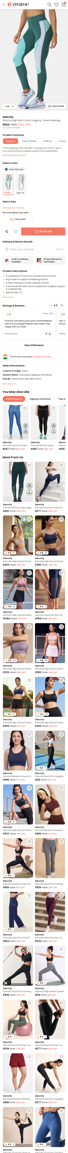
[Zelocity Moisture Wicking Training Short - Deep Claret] (18, 1073)
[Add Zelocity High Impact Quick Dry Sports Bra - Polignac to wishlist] (29, 573)
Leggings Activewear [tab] (40, 398)
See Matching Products (14, 155)
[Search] (49, 4)
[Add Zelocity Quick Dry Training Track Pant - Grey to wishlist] (61, 841)
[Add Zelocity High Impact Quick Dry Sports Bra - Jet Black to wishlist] (61, 680)
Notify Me (45, 231)
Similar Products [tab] (14, 398)
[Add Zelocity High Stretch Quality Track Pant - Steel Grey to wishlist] (61, 949)
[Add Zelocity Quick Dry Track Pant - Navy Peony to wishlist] (29, 895)
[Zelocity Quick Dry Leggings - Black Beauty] (50, 1073)
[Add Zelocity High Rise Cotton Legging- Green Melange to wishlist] (16, 231)
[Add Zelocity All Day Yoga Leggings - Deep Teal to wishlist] (29, 465)
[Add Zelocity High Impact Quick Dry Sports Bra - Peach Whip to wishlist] (61, 626)
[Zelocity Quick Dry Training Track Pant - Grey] (50, 858)
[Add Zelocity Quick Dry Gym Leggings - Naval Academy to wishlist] (61, 465)
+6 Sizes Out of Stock (13, 208)
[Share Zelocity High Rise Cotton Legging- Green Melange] (7, 231)
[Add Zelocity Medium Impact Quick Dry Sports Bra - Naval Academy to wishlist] (29, 734)
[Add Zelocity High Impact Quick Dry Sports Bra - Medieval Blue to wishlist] (29, 680)
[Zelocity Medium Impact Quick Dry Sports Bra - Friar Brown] (50, 804)
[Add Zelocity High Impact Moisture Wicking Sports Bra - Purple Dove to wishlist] (29, 626)
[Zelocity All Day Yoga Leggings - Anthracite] (44, 422)
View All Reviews (34, 345)
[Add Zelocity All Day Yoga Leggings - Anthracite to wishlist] (53, 408)
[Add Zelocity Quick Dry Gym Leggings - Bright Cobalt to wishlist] (25, 408)
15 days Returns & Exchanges (53, 260)
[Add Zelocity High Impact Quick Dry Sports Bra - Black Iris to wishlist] (61, 519)
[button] (4, 5)
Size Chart (20, 219)
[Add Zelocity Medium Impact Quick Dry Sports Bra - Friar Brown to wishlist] (61, 788)
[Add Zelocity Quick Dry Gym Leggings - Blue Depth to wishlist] (61, 573)
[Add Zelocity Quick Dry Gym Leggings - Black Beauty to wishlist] (61, 1003)
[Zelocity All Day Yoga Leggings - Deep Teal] (18, 482)
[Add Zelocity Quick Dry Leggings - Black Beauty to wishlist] (61, 1057)
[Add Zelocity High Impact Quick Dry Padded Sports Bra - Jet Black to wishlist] (29, 788)
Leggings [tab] (10, 141)
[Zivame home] (18, 4)
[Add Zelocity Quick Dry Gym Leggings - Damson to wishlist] (61, 895)
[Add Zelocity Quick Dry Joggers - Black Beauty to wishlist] (61, 734)
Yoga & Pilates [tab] (29, 141)
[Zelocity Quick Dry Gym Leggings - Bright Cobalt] (16, 422)
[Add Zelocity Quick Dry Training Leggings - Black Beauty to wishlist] (29, 949)
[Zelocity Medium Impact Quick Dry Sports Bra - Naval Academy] (18, 751)
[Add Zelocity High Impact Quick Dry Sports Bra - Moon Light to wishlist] (29, 519)
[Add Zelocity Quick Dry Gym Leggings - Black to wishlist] (29, 841)
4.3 (9, 106)
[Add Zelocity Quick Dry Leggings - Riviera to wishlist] (61, 1110)
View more (8, 297)
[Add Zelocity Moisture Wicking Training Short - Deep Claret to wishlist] (29, 1057)
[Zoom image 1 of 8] (34, 60)
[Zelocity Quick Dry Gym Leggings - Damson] (50, 912)
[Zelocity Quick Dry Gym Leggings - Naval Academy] (50, 482)
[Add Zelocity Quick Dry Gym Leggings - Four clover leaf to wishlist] (29, 1003)
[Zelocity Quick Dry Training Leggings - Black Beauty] (18, 966)
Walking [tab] (47, 141)
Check (59, 249)
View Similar (58, 106)
